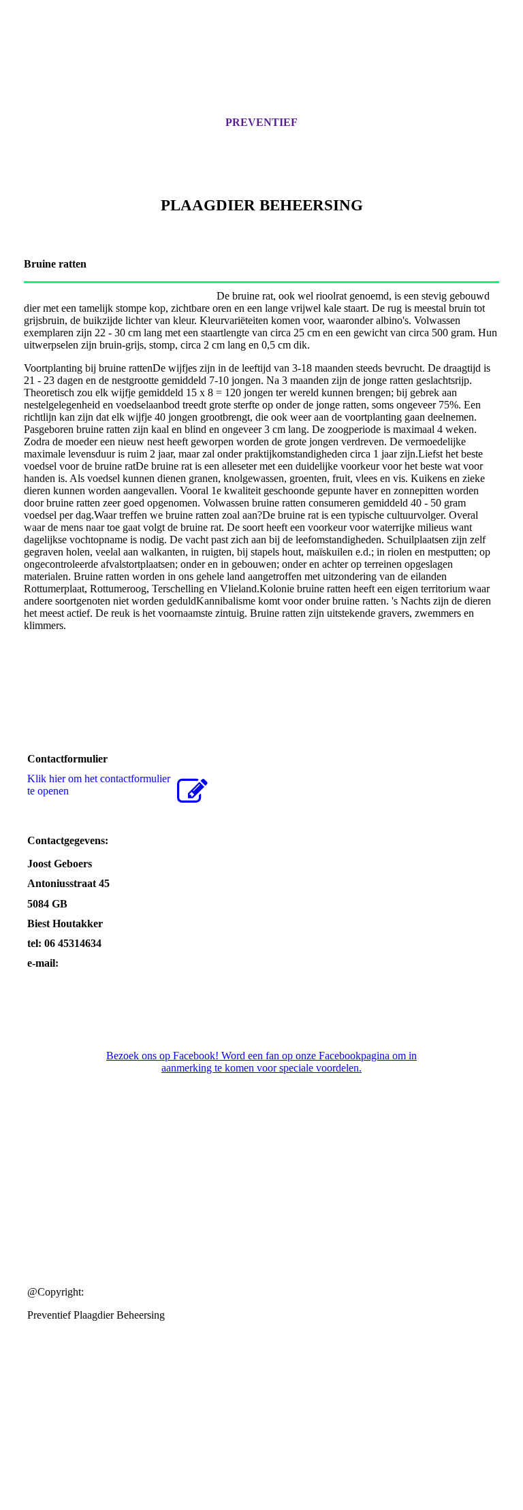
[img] (261, 70)
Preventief (261, 122)
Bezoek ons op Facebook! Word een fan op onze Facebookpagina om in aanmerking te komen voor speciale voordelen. (261, 1062)
